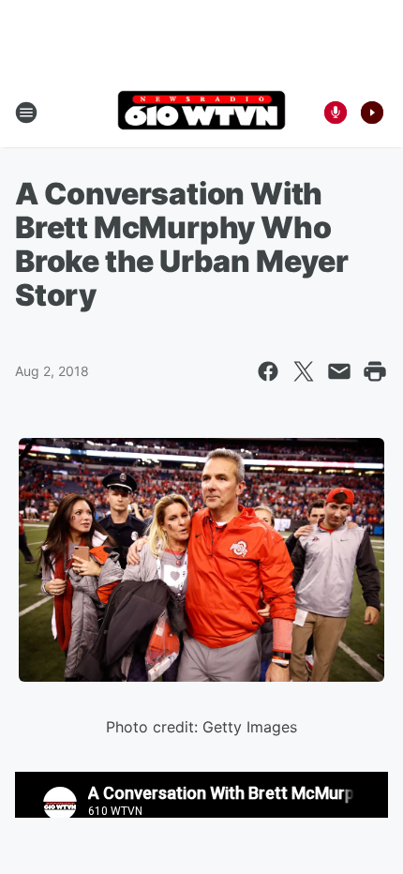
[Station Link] (201, 112)
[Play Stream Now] (372, 112)
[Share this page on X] (304, 371)
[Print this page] (375, 371)
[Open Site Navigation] (26, 112)
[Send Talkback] (335, 112)
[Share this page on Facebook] (268, 371)
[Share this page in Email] (339, 371)
